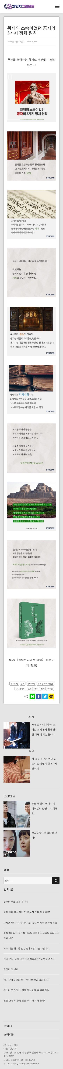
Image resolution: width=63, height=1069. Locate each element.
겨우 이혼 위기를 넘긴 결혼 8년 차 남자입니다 (26, 948)
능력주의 (31, 683)
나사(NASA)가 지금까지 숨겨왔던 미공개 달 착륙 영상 (30, 922)
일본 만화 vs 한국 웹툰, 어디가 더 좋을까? (24, 1000)
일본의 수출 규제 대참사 (16, 901)
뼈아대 (8, 1026)
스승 (30, 688)
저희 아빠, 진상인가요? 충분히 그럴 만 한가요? (27, 912)
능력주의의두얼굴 (45, 683)
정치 (43, 688)
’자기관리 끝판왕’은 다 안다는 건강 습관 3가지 (27, 979)
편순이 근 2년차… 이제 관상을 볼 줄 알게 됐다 (26, 990)
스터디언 (14, 683)
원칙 (36, 688)
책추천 (50, 688)
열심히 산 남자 (11, 969)
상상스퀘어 (20, 688)
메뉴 (57, 7)
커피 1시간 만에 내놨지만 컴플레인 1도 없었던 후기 (29, 958)
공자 (23, 683)
